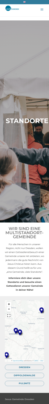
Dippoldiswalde (24, 375)
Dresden (24, 367)
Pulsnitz (24, 383)
